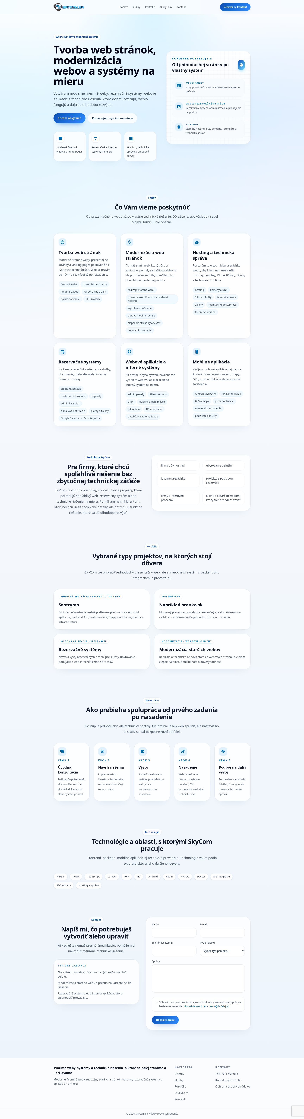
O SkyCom (166, 7)
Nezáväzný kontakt (235, 7)
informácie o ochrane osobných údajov (206, 1006)
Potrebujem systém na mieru (112, 118)
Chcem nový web (69, 118)
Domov (123, 7)
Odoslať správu (165, 1020)
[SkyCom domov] (69, 7)
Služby (136, 7)
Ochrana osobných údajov (232, 1086)
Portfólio (150, 7)
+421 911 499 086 (226, 1074)
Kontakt (181, 7)
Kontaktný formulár (228, 1080)
